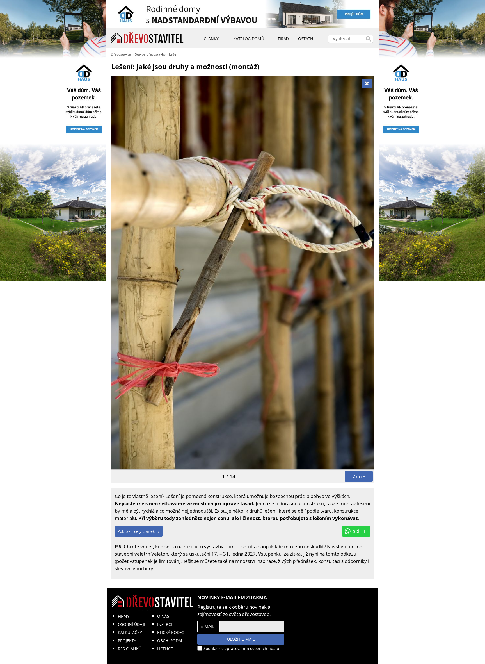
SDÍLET (359, 531)
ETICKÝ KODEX (170, 632)
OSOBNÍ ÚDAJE (132, 624)
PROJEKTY (127, 640)
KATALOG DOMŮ (248, 38)
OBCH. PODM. (170, 640)
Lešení (174, 54)
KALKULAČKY (130, 632)
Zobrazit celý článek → (139, 531)
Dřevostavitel (121, 54)
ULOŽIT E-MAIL (241, 639)
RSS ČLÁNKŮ (129, 648)
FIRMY (123, 616)
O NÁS (163, 616)
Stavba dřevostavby (150, 54)
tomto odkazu (341, 554)
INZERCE (165, 624)
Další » (359, 476)
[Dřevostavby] (147, 38)
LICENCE (165, 648)
